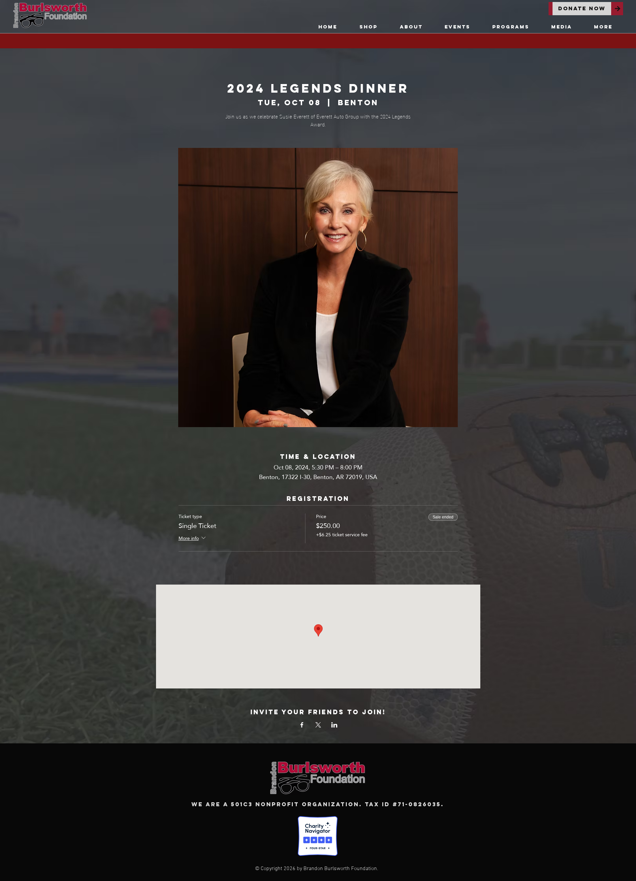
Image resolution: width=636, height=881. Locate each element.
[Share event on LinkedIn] (334, 724)
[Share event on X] (318, 724)
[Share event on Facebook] (302, 724)
